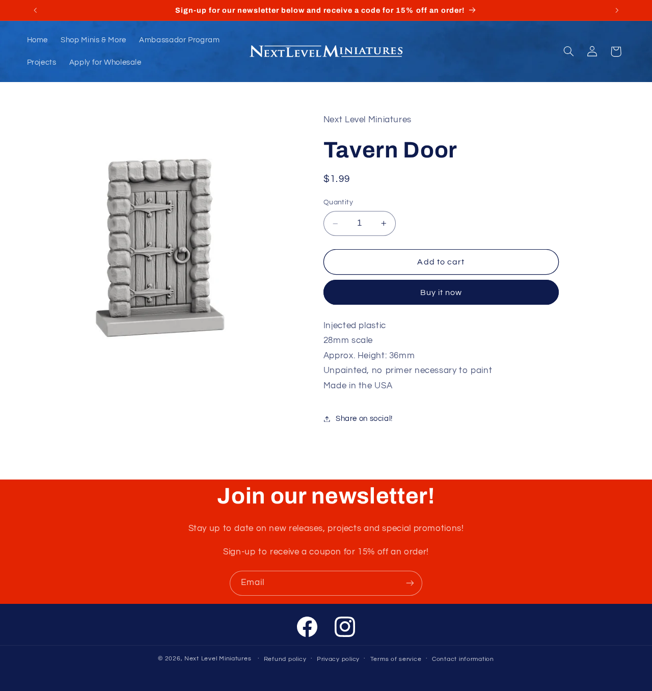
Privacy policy (338, 659)
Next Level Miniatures (217, 658)
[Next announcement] (617, 10)
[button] (568, 51)
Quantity (338, 202)
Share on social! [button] (364, 418)
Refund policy (285, 659)
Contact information (463, 659)
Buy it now (441, 292)
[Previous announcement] (35, 10)
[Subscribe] (410, 583)
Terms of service (396, 659)
